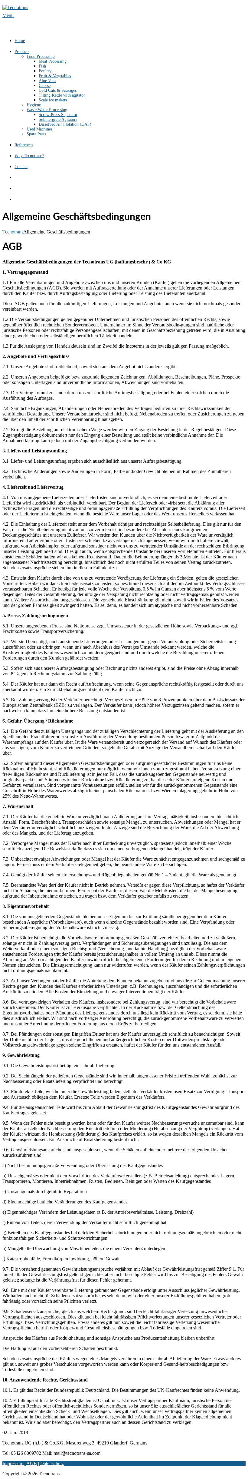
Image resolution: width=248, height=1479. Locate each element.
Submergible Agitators (58, 119)
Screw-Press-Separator (58, 114)
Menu (8, 15)
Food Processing (41, 56)
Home (20, 40)
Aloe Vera (47, 80)
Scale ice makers (53, 100)
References (24, 145)
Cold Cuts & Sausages (58, 90)
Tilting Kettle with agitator (62, 95)
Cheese (45, 85)
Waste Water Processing (47, 110)
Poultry (45, 71)
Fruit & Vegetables (55, 76)
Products (22, 51)
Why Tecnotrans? (29, 156)
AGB (31, 1463)
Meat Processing (53, 61)
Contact (21, 166)
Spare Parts (36, 134)
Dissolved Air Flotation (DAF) (65, 124)
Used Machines (39, 129)
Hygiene (34, 105)
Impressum (13, 1463)
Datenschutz (52, 1463)
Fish (42, 66)
